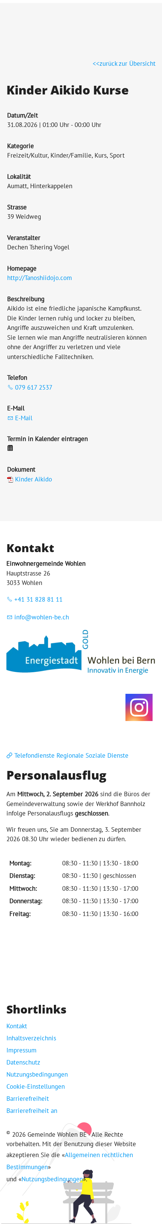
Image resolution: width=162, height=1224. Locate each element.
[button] (139, 707)
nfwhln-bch (42, 617)
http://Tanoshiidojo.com (39, 278)
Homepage (22, 268)
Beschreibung (25, 299)
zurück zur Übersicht (127, 63)
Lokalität (19, 176)
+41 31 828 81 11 (38, 599)
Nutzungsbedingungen (37, 1074)
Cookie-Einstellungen (35, 1086)
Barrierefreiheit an (31, 1110)
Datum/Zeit (22, 115)
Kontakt (16, 1026)
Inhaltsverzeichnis (31, 1038)
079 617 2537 (33, 387)
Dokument (21, 469)
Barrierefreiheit (27, 1098)
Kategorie (20, 146)
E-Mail (15, 408)
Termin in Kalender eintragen (47, 439)
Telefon (17, 377)
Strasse (17, 207)
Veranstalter (23, 238)
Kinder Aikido (33, 479)
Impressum (21, 1050)
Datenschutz (23, 1062)
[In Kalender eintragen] (10, 448)
